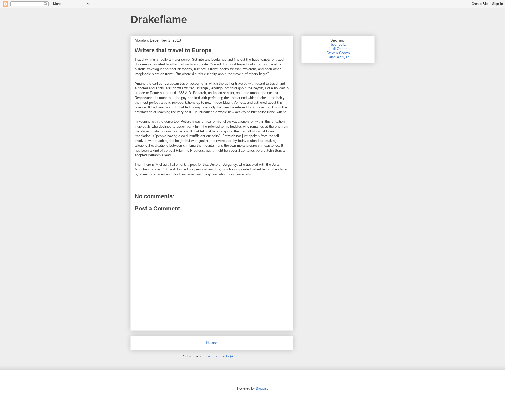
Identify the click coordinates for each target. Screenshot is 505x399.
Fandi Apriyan (338, 57)
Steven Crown (338, 53)
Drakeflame (158, 19)
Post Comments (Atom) (222, 356)
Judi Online (338, 48)
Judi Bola (338, 44)
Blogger (261, 388)
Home (212, 343)
